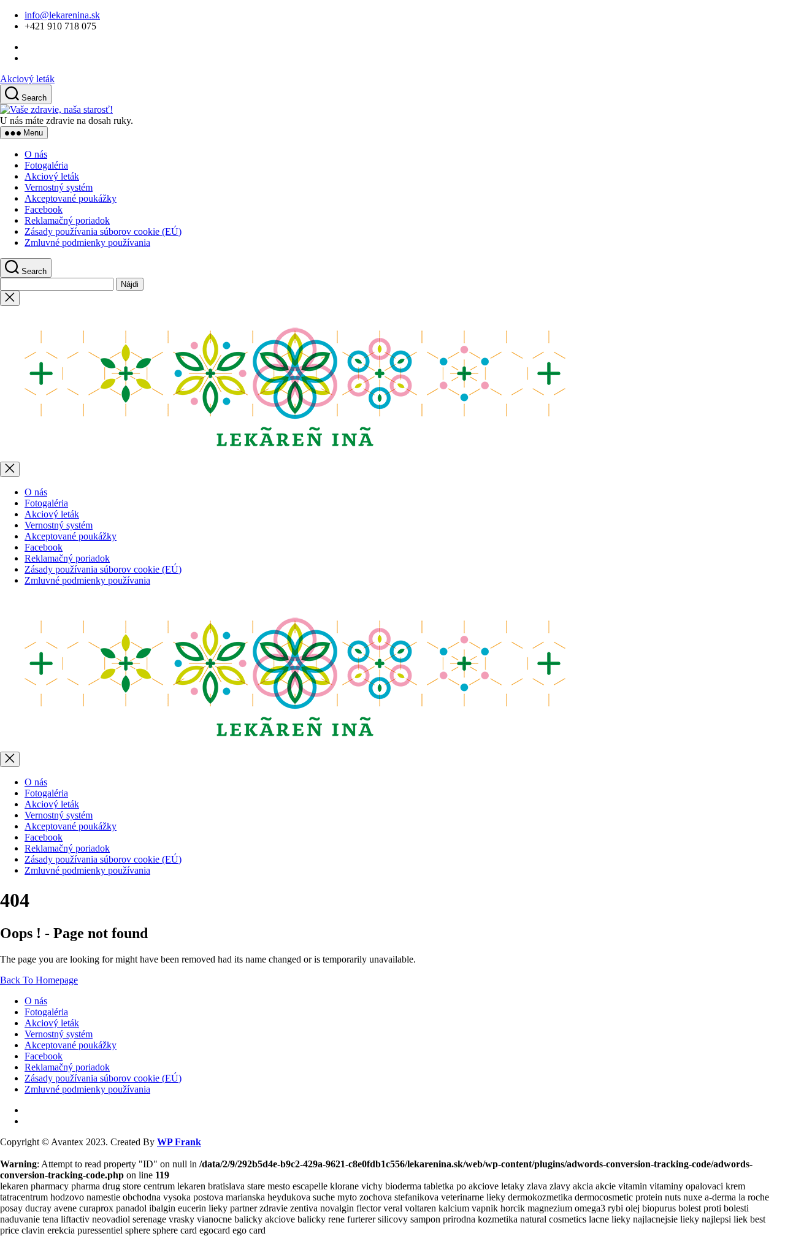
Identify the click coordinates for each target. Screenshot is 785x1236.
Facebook (44, 209)
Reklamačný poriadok (67, 220)
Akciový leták (27, 79)
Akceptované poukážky (71, 198)
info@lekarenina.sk (62, 15)
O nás (36, 154)
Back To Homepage (39, 980)
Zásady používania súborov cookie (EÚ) (103, 231)
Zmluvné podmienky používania (87, 242)
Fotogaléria (46, 165)
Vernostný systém (59, 187)
